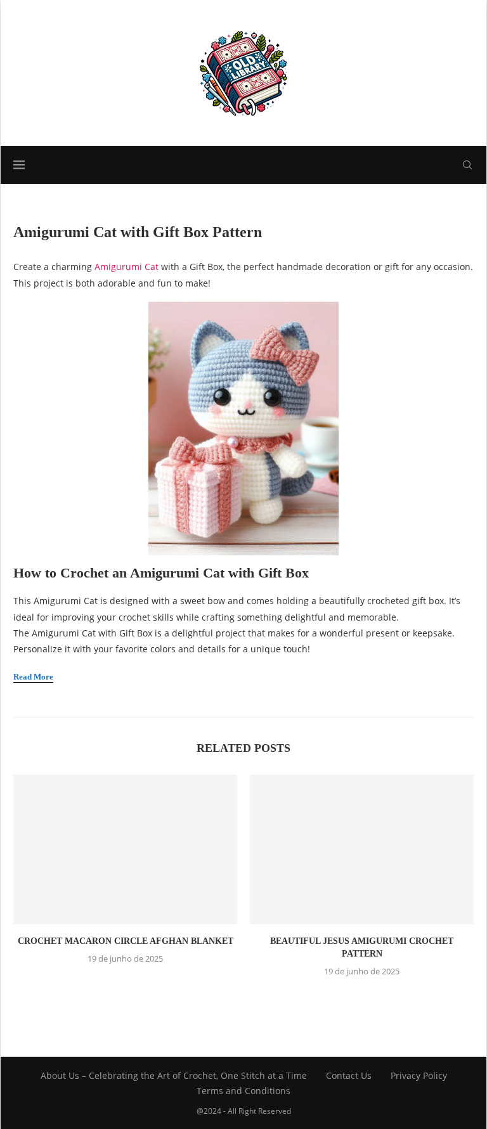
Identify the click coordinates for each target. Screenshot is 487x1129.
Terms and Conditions (243, 1091)
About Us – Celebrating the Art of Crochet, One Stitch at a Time (174, 1075)
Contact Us (349, 1075)
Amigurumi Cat (127, 267)
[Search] (467, 164)
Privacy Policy (419, 1075)
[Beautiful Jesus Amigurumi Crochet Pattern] (362, 849)
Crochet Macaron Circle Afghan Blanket (125, 941)
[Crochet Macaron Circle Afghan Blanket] (125, 849)
